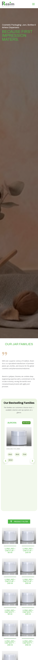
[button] (5, 461)
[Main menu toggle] (33, 4)
